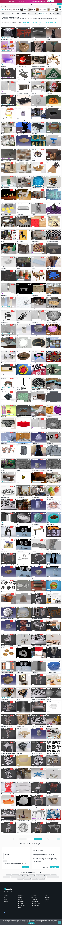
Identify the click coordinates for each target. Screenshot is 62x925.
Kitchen (43, 22)
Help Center (6, 901)
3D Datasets (20, 899)
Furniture (32, 22)
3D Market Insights (34, 899)
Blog (5, 897)
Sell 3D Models (34, 895)
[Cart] (51, 4)
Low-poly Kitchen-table (15, 24)
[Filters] (50, 13)
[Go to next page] (38, 839)
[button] (58, 7)
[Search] (60, 7)
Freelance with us (34, 901)
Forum (46, 901)
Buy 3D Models (20, 895)
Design (51, 22)
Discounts (19, 907)
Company (5, 895)
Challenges (47, 899)
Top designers (47, 897)
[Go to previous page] (22, 839)
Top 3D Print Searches (35, 905)
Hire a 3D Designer (21, 901)
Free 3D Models (20, 903)
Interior (39, 22)
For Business (20, 897)
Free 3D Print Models (21, 905)
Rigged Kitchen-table (25, 24)
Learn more (57, 921)
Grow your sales (34, 897)
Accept (31, 923)
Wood (55, 22)
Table (36, 22)
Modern (47, 22)
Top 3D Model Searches (35, 903)
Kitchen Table (26, 22)
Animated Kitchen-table (35, 24)
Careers (5, 899)
